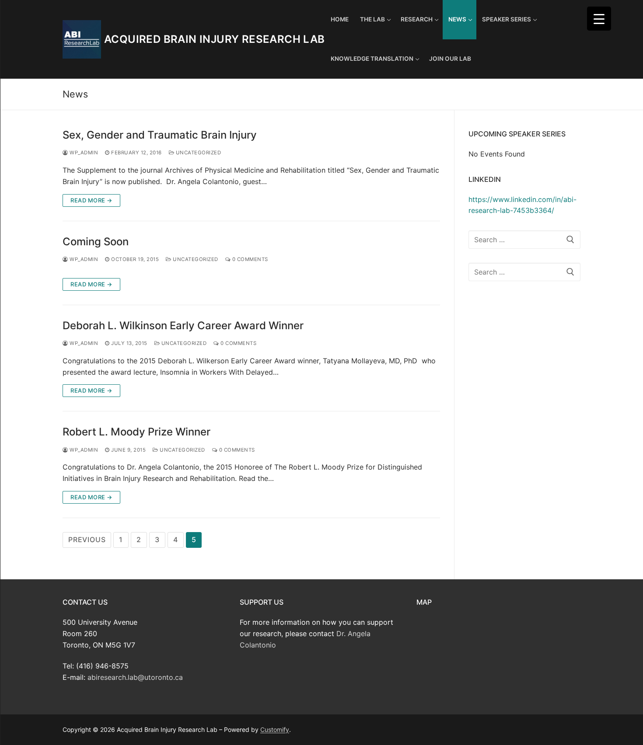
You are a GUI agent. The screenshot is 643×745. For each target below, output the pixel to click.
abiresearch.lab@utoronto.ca (135, 677)
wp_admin (83, 153)
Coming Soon (96, 241)
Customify (274, 729)
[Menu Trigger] (599, 19)
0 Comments (249, 259)
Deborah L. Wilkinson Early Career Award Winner (183, 325)
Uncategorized (197, 153)
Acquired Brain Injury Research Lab (214, 39)
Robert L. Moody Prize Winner (136, 431)
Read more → (91, 200)
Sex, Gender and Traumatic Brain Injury (160, 135)
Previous (86, 539)
